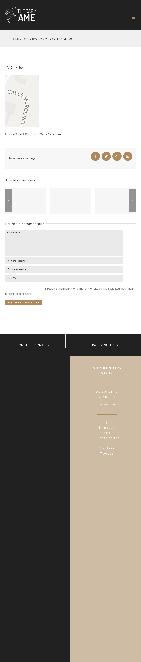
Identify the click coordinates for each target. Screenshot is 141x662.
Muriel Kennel (15, 134)
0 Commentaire (53, 134)
